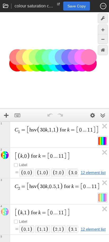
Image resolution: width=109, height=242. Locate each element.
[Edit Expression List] (92, 115)
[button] (103, 6)
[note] (58, 5)
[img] (102, 141)
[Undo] (50, 115)
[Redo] (60, 115)
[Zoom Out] (102, 39)
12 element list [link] (93, 172)
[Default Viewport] (103, 50)
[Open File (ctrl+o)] (6, 6)
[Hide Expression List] (102, 115)
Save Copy (76, 6)
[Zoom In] (102, 29)
